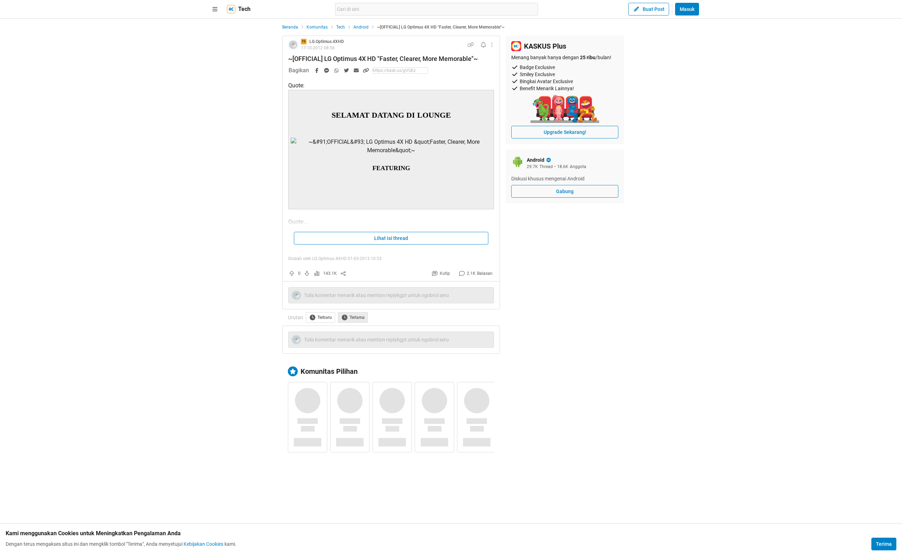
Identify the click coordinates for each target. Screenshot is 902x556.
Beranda (290, 27)
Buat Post (654, 9)
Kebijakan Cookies (203, 544)
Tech (340, 27)
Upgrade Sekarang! (565, 132)
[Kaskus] (231, 9)
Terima (884, 544)
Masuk (687, 9)
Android (361, 27)
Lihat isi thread (391, 238)
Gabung (565, 191)
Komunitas (317, 27)
